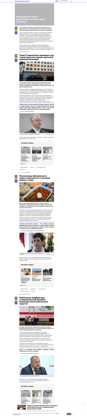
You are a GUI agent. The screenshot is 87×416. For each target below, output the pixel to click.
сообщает (37, 49)
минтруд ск (33, 291)
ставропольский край (23, 167)
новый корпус (22, 169)
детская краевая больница (41, 167)
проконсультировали (24, 380)
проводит (25, 259)
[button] (21, 407)
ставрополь (32, 167)
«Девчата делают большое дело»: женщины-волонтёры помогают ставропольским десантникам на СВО (42, 407)
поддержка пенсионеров (24, 291)
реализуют (35, 137)
